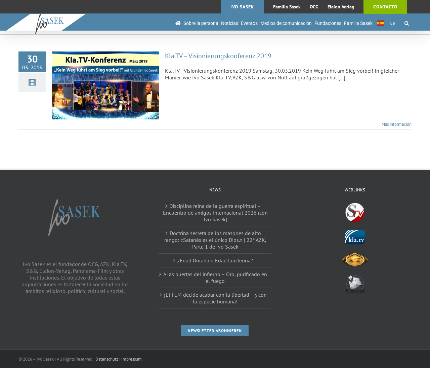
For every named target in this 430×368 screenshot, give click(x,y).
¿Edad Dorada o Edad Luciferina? (215, 260)
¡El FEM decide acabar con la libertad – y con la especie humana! (215, 298)
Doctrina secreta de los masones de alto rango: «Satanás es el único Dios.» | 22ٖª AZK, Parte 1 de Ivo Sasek (215, 240)
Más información (397, 124)
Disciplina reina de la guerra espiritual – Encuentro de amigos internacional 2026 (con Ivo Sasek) (215, 213)
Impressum (131, 359)
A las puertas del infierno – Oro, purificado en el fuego (215, 277)
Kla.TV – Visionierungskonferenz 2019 (218, 55)
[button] (406, 23)
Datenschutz (106, 359)
